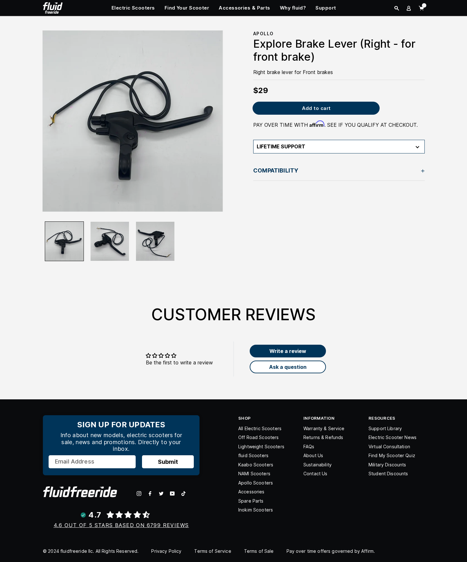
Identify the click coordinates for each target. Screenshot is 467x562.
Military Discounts (387, 464)
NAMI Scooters (254, 473)
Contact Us (315, 473)
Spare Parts (251, 501)
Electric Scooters (133, 8)
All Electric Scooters (259, 428)
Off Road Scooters (258, 437)
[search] (396, 8)
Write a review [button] (287, 351)
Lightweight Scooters (261, 446)
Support (325, 8)
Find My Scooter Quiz (392, 455)
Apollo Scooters (255, 482)
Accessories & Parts (244, 8)
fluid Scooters (253, 455)
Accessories (251, 491)
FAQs (309, 446)
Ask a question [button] (288, 367)
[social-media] (139, 493)
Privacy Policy (166, 551)
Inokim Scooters (255, 509)
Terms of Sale (259, 551)
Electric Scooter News (392, 437)
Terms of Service (212, 551)
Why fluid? (293, 8)
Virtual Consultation (389, 446)
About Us (313, 455)
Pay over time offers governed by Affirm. (331, 551)
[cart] (421, 8)
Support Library (385, 428)
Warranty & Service (324, 428)
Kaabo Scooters (255, 464)
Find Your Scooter (187, 8)
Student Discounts (388, 473)
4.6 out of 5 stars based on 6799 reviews (121, 525)
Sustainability (317, 464)
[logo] (53, 7)
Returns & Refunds (323, 437)
